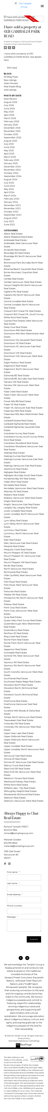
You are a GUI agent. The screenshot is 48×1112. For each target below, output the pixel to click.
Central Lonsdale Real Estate (18, 301)
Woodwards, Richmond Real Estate (22, 794)
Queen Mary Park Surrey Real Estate (23, 620)
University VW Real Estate (17, 723)
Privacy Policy (23, 1038)
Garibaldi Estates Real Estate (18, 420)
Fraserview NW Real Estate (17, 411)
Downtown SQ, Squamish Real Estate (23, 340)
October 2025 (11, 134)
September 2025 (12, 137)
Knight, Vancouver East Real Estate (22, 504)
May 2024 (9, 189)
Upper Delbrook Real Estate (18, 736)
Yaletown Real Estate (15, 798)
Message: (12, 917)
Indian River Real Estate (16, 482)
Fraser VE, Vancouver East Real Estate (23, 408)
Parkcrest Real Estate (15, 591)
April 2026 (9, 115)
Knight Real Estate (13, 501)
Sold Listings (10, 90)
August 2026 (10, 102)
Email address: (14, 894)
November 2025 (12, 131)
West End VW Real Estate (17, 768)
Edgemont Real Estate (15, 366)
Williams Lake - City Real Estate (19, 788)
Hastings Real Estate (14, 453)
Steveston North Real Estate (18, 685)
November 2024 (12, 170)
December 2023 (12, 205)
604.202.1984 (10, 830)
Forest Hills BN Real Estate (17, 401)
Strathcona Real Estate (15, 701)
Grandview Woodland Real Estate (21, 443)
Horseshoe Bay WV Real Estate (19, 478)
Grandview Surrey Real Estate (19, 433)
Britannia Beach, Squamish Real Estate (23, 269)
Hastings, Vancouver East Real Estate (23, 466)
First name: (12, 872)
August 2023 (10, 218)
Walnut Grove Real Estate (17, 765)
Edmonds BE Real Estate (16, 375)
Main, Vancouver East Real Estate (21, 543)
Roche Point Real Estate (16, 640)
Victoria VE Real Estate (15, 759)
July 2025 (9, 144)
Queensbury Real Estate (16, 630)
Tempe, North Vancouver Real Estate (23, 717)
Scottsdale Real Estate (15, 653)
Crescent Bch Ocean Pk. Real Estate (22, 311)
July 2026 (9, 105)
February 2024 (11, 199)
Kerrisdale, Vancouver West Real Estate (24, 488)
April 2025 (9, 153)
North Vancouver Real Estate (19, 569)
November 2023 (12, 208)
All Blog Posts (11, 77)
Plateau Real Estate (14, 604)
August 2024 (10, 179)
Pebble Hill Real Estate (15, 594)
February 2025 (11, 160)
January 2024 (11, 202)
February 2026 (11, 121)
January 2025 (11, 163)
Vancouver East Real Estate (18, 756)
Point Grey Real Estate (15, 607)
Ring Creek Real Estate (22, 44)
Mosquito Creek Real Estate (18, 549)
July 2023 (9, 221)
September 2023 (12, 215)
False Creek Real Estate (16, 391)
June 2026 (9, 108)
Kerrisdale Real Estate (15, 485)
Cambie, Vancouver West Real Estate (22, 282)
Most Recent (10, 99)
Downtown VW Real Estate (18, 353)
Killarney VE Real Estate (16, 491)
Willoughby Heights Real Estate (20, 791)
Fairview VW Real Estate (16, 382)
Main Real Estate (12, 540)
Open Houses (11, 83)
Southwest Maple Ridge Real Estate (22, 681)
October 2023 (11, 212)
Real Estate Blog (12, 86)
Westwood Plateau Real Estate (20, 781)
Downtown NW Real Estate (18, 330)
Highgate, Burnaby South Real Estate (23, 475)
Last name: (12, 883)
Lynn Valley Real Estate (16, 520)
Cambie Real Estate (14, 279)
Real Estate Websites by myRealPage (24, 1041)
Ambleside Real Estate (15, 240)
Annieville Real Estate (15, 250)
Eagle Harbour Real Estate (17, 362)
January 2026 (11, 125)
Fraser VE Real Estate (15, 404)
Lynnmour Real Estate (15, 530)
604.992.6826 (10, 843)
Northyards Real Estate (16, 572)
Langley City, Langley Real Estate (20, 507)
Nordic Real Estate (13, 565)
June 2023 (9, 224)
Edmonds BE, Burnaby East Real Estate (24, 379)
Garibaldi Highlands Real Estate (20, 424)
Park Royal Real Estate (15, 582)
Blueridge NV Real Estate (17, 253)
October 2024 (11, 173)
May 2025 (9, 150)
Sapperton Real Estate (15, 649)
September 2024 (12, 176)
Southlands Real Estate (16, 678)
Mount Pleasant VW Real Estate (20, 562)
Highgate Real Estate (15, 472)
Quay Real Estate (13, 617)
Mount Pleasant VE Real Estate (20, 553)
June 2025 (9, 147)
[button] (5, 864)
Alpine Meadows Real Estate (18, 237)
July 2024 (9, 183)
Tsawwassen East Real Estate (18, 720)
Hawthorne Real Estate (16, 469)
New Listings (10, 80)
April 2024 (9, 192)
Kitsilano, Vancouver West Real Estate (23, 498)
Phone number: (15, 905)
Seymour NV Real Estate (16, 662)
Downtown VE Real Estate (17, 343)
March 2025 (10, 157)
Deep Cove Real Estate (15, 327)
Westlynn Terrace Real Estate (19, 778)
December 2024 (12, 166)
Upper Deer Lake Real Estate (19, 733)
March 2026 (10, 118)
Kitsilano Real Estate (14, 495)
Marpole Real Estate (14, 546)
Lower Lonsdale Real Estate (18, 511)
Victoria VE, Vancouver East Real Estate (24, 762)
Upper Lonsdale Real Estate (18, 746)
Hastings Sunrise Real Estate (18, 456)
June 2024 (9, 186)
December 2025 (12, 128)
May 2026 (9, 112)
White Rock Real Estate (16, 785)
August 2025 (10, 141)
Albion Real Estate (13, 234)
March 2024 (10, 195)
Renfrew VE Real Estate (16, 633)
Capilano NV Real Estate (16, 291)
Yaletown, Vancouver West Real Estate (23, 801)
